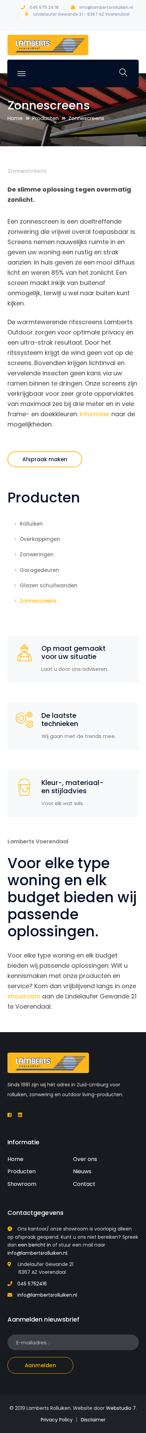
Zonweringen (37, 554)
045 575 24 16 (44, 7)
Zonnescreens (38, 600)
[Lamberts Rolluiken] (47, 45)
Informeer (95, 414)
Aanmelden (40, 1365)
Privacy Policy (57, 1419)
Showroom (21, 1184)
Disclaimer (93, 1419)
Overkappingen (40, 539)
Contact (84, 1184)
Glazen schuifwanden (48, 585)
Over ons (85, 1159)
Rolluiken (31, 523)
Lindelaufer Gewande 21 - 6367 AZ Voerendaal (81, 14)
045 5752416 (32, 1283)
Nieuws (82, 1171)
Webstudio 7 (121, 1408)
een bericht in (34, 1244)
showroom (23, 996)
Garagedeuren (39, 570)
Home (15, 118)
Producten (45, 118)
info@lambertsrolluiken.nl (106, 7)
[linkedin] (20, 1115)
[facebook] (9, 1115)
